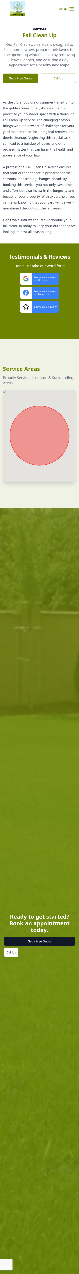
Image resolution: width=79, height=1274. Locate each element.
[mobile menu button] (71, 8)
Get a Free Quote (21, 78)
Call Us (58, 78)
